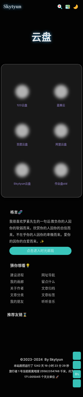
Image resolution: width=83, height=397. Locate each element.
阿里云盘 (61, 144)
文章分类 (17, 295)
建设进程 (17, 275)
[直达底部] (77, 383)
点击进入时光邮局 (40, 251)
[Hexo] (29, 328)
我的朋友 (17, 302)
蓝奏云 (61, 105)
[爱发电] (29, 344)
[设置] (77, 356)
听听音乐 (48, 302)
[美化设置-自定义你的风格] (66, 6)
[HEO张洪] (44, 344)
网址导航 (48, 275)
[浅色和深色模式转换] (74, 6)
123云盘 (22, 105)
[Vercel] (60, 328)
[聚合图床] (44, 328)
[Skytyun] (13, 328)
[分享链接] (77, 365)
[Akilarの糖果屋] (60, 344)
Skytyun (12, 6)
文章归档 (48, 288)
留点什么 (48, 282)
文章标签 (48, 295)
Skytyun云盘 (22, 183)
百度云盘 (22, 144)
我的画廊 (17, 282)
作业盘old (61, 183)
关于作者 (17, 288)
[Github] (13, 344)
